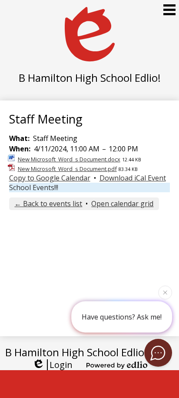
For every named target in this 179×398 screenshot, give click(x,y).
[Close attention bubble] (165, 292)
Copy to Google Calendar (49, 178)
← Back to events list (48, 203)
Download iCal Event (132, 178)
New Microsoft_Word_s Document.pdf (67, 169)
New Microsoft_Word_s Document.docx (69, 159)
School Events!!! (33, 187)
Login (61, 364)
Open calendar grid (122, 203)
